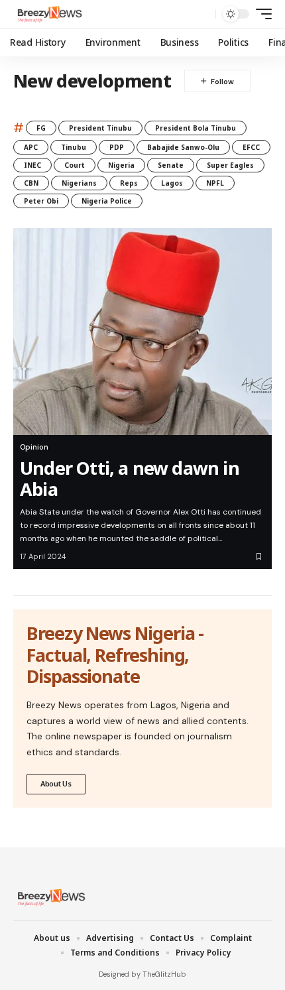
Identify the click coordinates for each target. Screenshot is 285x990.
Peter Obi (41, 201)
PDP (116, 147)
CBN (31, 183)
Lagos (172, 183)
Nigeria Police (107, 201)
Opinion (34, 447)
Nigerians (79, 183)
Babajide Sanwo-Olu (183, 147)
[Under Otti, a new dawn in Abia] (142, 331)
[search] (202, 14)
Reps (129, 183)
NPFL (215, 183)
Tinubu (73, 147)
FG (41, 128)
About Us (56, 783)
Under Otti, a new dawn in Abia (129, 478)
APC (31, 147)
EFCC (251, 147)
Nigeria (121, 165)
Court (74, 165)
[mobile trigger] (260, 14)
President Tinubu (100, 128)
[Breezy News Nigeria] (48, 14)
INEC (32, 165)
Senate (171, 165)
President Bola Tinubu (195, 128)
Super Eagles (230, 165)
